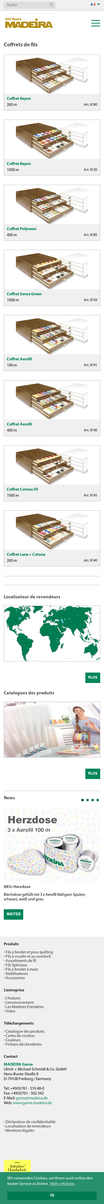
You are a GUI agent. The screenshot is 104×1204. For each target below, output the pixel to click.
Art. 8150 (90, 300)
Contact (11, 1057)
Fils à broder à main (22, 970)
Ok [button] (52, 1195)
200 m (12, 105)
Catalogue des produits (25, 1032)
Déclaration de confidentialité (31, 1122)
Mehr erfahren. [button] (62, 1184)
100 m (12, 365)
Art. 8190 (90, 430)
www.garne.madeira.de (32, 1103)
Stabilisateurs (17, 974)
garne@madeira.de (32, 1098)
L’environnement (20, 1003)
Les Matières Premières (25, 1007)
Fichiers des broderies (24, 1045)
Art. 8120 (90, 170)
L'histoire (13, 998)
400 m (12, 235)
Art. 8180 (90, 105)
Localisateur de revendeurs (28, 1126)
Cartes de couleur (20, 1036)
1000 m (13, 170)
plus (92, 678)
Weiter (13, 914)
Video (10, 1011)
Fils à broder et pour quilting (29, 952)
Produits (11, 944)
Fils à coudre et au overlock (28, 957)
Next (94, 866)
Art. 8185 (90, 235)
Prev (10, 866)
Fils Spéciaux (16, 965)
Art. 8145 (90, 495)
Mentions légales (20, 1131)
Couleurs (13, 1040)
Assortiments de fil (21, 961)
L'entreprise (14, 990)
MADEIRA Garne (18, 1065)
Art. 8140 (90, 561)
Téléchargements (19, 1024)
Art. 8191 (90, 365)
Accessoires (15, 978)
